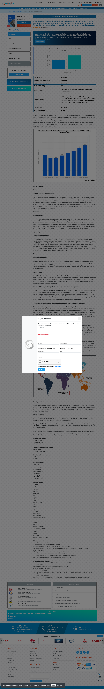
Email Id (40, 343)
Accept (53, 685)
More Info (59, 685)
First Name (40, 337)
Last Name (62, 337)
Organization (41, 351)
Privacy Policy (58, 366)
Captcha (40, 357)
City (61, 351)
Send (42, 369)
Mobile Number (63, 343)
